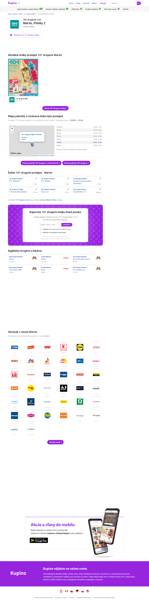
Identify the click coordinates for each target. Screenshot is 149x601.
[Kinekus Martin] (14, 429)
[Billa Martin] (31, 348)
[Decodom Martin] (47, 402)
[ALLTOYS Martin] (96, 416)
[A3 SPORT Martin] (63, 388)
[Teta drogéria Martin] (63, 361)
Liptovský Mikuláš (45, 200)
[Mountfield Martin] (31, 375)
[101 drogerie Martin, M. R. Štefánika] (55, 181)
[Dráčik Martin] (47, 361)
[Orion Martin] (47, 375)
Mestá (94, 3)
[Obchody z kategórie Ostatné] (125, 9)
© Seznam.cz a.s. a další (46, 155)
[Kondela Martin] (31, 416)
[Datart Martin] (80, 388)
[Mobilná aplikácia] (39, 541)
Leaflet (36, 155)
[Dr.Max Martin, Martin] (55, 270)
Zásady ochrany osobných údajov (61, 229)
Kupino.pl (82, 591)
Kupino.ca (66, 591)
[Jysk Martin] (14, 348)
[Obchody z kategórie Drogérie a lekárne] (93, 9)
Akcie (71, 3)
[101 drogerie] (14, 24)
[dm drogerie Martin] (31, 361)
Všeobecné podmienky (83, 597)
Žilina (54, 200)
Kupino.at (61, 591)
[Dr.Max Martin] (96, 361)
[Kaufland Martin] (63, 348)
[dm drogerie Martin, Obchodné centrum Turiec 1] (87, 259)
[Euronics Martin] (96, 388)
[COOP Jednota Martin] (47, 348)
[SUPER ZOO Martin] (31, 388)
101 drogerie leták (23, 81)
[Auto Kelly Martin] (96, 375)
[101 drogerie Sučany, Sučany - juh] (55, 190)
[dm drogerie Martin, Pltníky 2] (23, 259)
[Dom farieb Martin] (31, 429)
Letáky (78, 3)
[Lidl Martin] (80, 348)
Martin (20, 14)
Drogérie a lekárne (29, 26)
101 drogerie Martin (30, 14)
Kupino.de (77, 591)
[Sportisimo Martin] (14, 416)
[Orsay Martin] (80, 416)
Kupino (10, 14)
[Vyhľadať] (139, 3)
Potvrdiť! (66, 225)
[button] (25, 35)
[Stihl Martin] (14, 388)
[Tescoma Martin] (80, 375)
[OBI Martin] (14, 361)
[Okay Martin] (80, 361)
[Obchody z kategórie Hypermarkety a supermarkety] (30, 9)
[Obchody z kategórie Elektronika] (77, 9)
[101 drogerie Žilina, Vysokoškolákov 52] (87, 190)
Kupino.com (88, 591)
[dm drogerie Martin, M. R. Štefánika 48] (87, 270)
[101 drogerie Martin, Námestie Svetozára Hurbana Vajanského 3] (87, 181)
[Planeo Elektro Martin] (63, 375)
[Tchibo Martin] (31, 402)
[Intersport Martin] (96, 402)
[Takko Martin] (63, 402)
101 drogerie (20, 200)
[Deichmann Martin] (80, 402)
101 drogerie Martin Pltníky (32, 134)
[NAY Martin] (14, 402)
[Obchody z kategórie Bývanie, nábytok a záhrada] (57, 9)
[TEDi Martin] (47, 416)
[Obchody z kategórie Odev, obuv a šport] (112, 9)
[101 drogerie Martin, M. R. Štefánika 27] (23, 181)
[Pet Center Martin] (63, 416)
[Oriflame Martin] (47, 388)
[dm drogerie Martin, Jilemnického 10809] (23, 270)
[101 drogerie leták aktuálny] (12, 99)
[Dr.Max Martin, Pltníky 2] (55, 259)
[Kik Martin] (14, 375)
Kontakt (71, 597)
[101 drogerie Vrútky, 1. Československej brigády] (23, 190)
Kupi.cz (72, 591)
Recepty (103, 3)
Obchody (86, 3)
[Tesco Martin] (96, 348)
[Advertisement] (55, 45)
